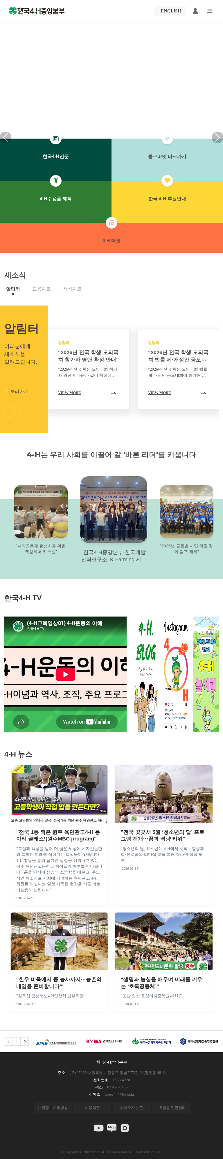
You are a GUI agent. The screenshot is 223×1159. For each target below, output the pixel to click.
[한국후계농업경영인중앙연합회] (199, 1041)
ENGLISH (171, 10)
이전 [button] (10, 411)
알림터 (13, 288)
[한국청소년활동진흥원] (56, 1041)
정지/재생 (16, 1041)
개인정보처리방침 (53, 1107)
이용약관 (92, 1107)
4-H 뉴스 (18, 754)
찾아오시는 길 (131, 1107)
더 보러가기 (16, 391)
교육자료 (41, 288)
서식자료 (72, 288)
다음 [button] (24, 411)
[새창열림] (98, 1126)
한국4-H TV (23, 598)
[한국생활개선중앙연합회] (151, 1041)
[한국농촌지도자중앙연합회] (104, 1041)
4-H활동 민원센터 (171, 1107)
